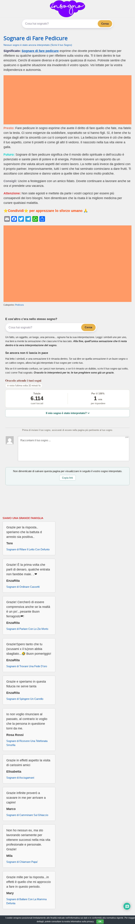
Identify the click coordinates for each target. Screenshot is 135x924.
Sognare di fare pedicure (40, 51)
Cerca (105, 23)
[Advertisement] (67, 99)
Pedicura (19, 305)
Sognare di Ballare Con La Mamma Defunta (26, 901)
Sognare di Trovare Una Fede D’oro (26, 666)
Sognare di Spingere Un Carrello (24, 698)
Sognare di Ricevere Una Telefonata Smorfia (26, 742)
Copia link (67, 477)
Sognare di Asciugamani (20, 777)
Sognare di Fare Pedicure (36, 38)
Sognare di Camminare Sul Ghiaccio (27, 814)
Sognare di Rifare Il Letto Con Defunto (28, 549)
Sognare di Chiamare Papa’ (22, 861)
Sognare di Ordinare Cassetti (23, 586)
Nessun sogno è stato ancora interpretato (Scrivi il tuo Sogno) (38, 45)
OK (100, 921)
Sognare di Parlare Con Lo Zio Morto (27, 628)
